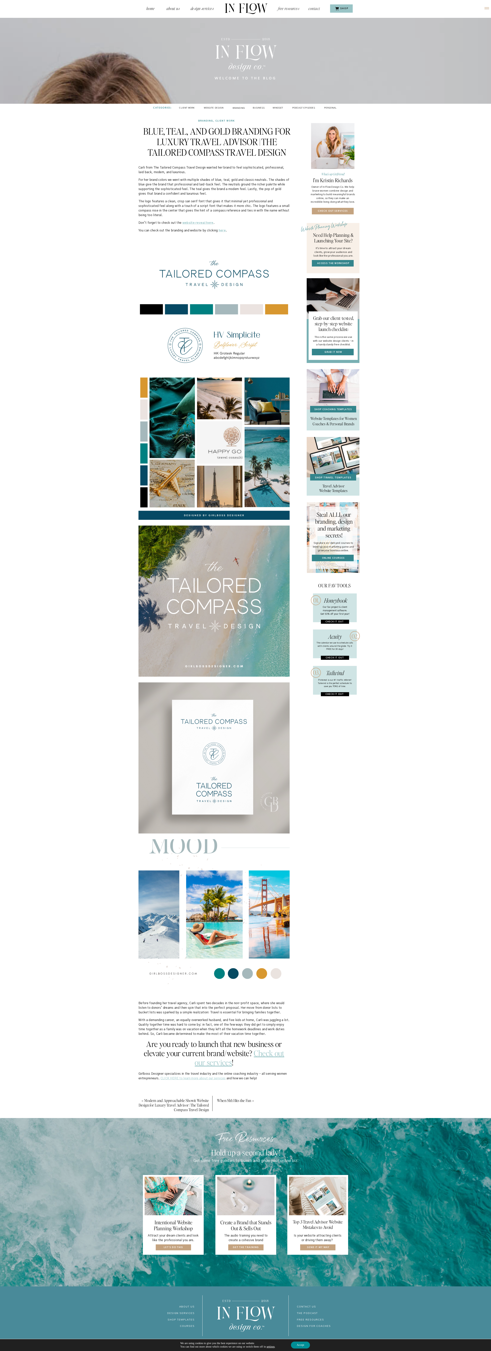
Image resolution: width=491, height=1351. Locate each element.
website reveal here (197, 222)
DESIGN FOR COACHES (314, 1326)
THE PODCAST (307, 1313)
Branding (205, 121)
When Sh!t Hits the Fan (234, 1100)
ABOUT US (187, 1307)
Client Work (225, 121)
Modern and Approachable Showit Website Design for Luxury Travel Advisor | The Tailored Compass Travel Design (174, 1105)
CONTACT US (306, 1307)
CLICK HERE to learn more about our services (193, 1078)
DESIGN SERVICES (181, 1313)
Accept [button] (300, 1345)
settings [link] (271, 1346)
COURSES (187, 1326)
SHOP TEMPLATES (181, 1320)
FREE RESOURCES (310, 1320)
